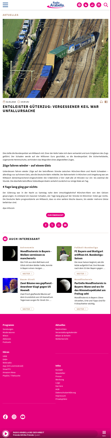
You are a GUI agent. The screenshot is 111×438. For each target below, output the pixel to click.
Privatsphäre (61, 399)
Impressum (61, 395)
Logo (58, 382)
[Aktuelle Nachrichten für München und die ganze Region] (79, 4)
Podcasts (7, 342)
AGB (57, 389)
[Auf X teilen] (52, 225)
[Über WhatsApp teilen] (58, 225)
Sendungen (8, 329)
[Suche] (105, 4)
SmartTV (7, 369)
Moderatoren (9, 332)
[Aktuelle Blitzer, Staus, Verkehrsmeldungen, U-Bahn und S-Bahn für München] (92, 4)
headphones (101, 101)
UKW (5, 356)
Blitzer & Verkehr (63, 335)
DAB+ (5, 359)
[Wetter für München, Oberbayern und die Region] (85, 4)
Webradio (7, 362)
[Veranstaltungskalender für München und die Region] (98, 4)
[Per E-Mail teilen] (65, 225)
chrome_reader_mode (106, 101)
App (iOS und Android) (13, 365)
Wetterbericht (62, 338)
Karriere (59, 386)
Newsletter (60, 373)
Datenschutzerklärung (66, 392)
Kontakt (59, 369)
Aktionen (7, 338)
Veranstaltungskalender (66, 332)
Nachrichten (61, 329)
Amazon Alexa (9, 372)
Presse (59, 376)
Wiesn (5, 335)
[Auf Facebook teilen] (45, 225)
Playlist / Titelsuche (11, 375)
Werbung (60, 379)
